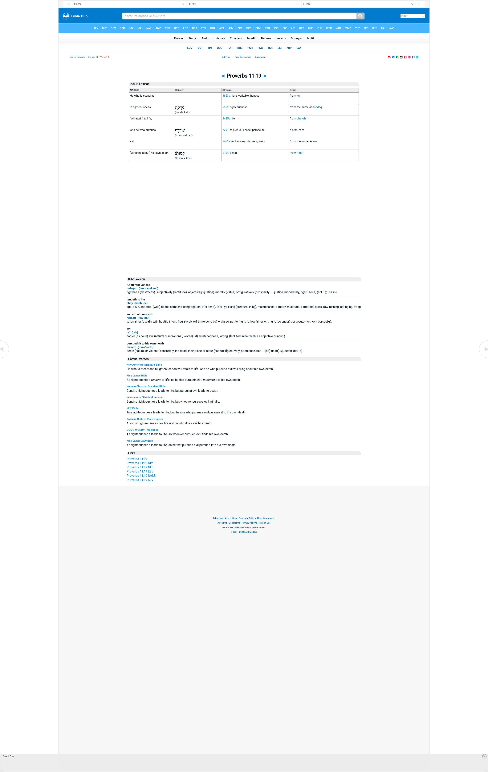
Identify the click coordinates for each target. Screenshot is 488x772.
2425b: (226, 118)
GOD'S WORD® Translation (143, 429)
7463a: (226, 141)
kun (299, 95)
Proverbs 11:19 (137, 459)
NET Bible (132, 408)
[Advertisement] (244, 242)
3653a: (226, 95)
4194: (225, 153)
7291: (225, 130)
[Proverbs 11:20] (483, 358)
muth (300, 153)
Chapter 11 (92, 57)
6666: (225, 107)
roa (315, 141)
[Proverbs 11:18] (5, 358)
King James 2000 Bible (140, 440)
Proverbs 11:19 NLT (140, 467)
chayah (301, 118)
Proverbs (81, 57)
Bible (72, 57)
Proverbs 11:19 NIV (140, 463)
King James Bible (137, 375)
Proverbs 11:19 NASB (141, 475)
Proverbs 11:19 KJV (140, 480)
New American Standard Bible (144, 364)
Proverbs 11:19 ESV (140, 471)
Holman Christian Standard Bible (146, 386)
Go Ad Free (8, 756)
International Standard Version (145, 397)
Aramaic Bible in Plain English (145, 419)
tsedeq (317, 107)
